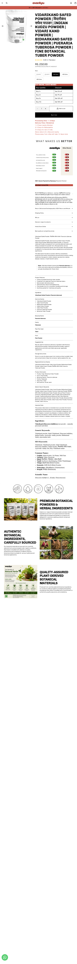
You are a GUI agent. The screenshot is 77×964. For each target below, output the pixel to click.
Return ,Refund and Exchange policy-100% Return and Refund (52, 208)
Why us (37, 217)
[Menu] (2, 3)
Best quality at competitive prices (44, 231)
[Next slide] (31, 26)
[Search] (6, 3)
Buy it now (54, 115)
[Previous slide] (2, 26)
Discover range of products (43, 222)
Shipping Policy (39, 213)
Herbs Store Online (40, 226)
